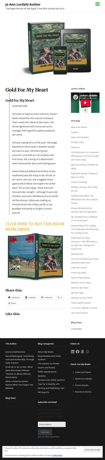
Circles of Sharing (79, 182)
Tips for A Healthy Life (48, 384)
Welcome (75, 147)
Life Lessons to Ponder (48, 363)
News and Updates (80, 137)
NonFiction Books (83, 378)
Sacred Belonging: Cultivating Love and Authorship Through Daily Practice (19, 359)
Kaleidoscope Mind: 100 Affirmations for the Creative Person (84, 199)
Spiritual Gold (77, 253)
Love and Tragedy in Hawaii (84, 307)
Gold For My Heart (80, 287)
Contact (74, 132)
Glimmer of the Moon (81, 282)
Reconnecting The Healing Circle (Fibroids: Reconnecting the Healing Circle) (84, 229)
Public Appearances (47, 371)
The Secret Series (79, 312)
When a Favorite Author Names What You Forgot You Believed (19, 384)
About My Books (45, 352)
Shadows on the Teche (81, 297)
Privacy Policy (77, 142)
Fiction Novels (81, 385)
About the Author (79, 127)
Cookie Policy (57, 455)
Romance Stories (83, 391)
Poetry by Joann (78, 272)
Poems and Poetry (46, 367)
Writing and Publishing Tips (51, 388)
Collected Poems (79, 267)
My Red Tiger (77, 292)
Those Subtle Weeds (81, 302)
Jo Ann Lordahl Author (23, 4)
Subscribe (45, 432)
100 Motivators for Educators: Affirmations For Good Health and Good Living (85, 156)
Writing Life (43, 392)
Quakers (42, 376)
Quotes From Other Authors (51, 380)
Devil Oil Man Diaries (80, 277)
